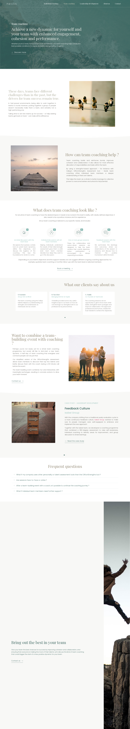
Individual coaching (51, 4)
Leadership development (89, 4)
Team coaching (69, 4)
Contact (118, 4)
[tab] (65, 474)
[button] (18, 53)
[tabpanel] (31, 301)
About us (106, 4)
